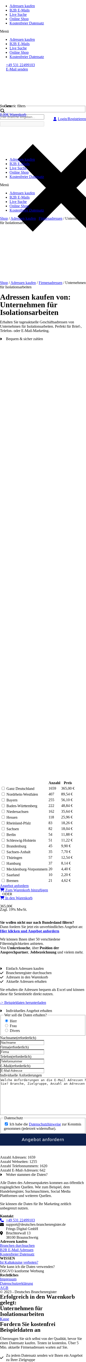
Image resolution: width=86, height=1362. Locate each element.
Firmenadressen (50, 218)
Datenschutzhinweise (45, 1124)
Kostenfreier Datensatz (27, 23)
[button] (43, 31)
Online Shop (19, 19)
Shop (4, 218)
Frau (13, 1026)
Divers (15, 1031)
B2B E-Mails (20, 10)
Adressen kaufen (22, 6)
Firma (14, 1047)
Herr (13, 1021)
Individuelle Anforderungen (21, 1075)
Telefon (15, 1056)
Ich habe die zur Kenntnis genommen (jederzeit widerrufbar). (42, 1126)
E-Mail (15, 1066)
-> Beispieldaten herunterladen (23, 1003)
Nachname (18, 1038)
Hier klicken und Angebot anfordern (29, 931)
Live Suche (18, 14)
